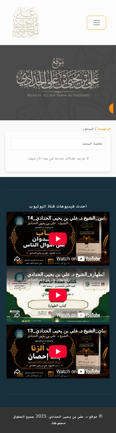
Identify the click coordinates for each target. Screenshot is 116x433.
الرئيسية (104, 129)
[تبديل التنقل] (96, 23)
